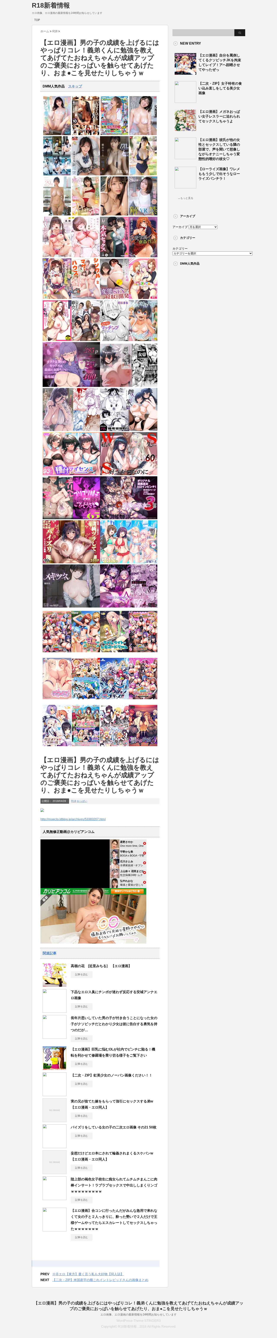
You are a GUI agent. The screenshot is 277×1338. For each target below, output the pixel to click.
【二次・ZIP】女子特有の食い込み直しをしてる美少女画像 (220, 88)
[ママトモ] (57, 700)
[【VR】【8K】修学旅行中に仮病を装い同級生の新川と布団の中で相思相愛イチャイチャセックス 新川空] (85, 174)
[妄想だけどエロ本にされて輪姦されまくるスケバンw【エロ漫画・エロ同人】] (54, 1172)
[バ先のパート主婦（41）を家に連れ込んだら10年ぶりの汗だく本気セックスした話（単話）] (114, 256)
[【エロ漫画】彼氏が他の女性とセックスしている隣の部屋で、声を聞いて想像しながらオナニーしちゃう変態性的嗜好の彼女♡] (185, 157)
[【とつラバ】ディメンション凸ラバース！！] (114, 700)
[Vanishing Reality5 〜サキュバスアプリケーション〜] (128, 606)
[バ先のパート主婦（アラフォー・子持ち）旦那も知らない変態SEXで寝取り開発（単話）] (114, 298)
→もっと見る (185, 198)
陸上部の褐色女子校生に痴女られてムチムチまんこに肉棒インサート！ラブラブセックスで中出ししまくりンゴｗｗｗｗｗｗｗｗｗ (114, 1185)
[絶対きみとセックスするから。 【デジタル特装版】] (57, 298)
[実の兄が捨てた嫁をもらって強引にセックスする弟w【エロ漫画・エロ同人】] (54, 1120)
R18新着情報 (51, 5)
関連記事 (49, 953)
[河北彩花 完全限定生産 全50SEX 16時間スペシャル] (114, 214)
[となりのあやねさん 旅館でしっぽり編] (71, 430)
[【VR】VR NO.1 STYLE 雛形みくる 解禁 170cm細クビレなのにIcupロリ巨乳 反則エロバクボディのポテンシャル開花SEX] (114, 174)
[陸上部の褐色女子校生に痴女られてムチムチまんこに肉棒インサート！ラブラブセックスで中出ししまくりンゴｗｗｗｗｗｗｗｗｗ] (54, 1198)
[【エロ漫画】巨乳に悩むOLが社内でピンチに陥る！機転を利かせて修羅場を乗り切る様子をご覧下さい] (54, 1068)
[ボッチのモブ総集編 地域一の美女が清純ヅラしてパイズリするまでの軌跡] (71, 562)
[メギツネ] (71, 606)
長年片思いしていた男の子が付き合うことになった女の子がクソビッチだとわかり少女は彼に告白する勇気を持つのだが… (114, 1024)
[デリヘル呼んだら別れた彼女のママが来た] (71, 518)
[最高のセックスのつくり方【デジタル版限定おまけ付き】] (85, 256)
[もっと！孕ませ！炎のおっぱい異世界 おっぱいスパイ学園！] (57, 653)
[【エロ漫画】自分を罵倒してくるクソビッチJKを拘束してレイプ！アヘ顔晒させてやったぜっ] (185, 73)
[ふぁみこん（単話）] (143, 298)
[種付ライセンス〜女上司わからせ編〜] (71, 474)
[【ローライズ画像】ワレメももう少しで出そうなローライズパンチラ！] (185, 186)
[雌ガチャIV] (128, 386)
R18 (73, 801)
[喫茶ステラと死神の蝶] (57, 747)
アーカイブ (180, 227)
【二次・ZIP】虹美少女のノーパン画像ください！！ (111, 1075)
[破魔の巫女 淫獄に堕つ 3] (128, 518)
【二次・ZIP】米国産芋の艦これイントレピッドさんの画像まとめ (100, 1280)
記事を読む (81, 974)
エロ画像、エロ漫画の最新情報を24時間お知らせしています (138, 1314)
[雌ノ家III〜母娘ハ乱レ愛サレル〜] (128, 430)
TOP (37, 20)
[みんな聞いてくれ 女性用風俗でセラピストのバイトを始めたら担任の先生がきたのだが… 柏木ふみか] (57, 214)
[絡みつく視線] (85, 340)
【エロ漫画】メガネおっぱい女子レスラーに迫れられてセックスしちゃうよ (219, 116)
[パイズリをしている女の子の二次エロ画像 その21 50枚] (54, 1146)
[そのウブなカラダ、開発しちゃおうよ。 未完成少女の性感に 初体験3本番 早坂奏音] (143, 174)
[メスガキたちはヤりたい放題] (143, 340)
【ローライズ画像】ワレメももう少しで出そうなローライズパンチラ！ (219, 173)
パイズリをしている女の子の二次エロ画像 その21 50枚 (113, 1127)
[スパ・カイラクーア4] (128, 562)
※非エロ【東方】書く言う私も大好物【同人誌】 (88, 1274)
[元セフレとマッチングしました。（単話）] (114, 340)
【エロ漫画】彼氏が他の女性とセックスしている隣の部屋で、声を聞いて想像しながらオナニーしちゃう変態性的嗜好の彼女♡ (219, 149)
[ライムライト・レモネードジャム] (114, 653)
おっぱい (82, 801)
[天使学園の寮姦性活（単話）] (143, 256)
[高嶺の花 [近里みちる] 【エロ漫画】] (54, 985)
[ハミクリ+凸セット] (114, 747)
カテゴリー (180, 248)
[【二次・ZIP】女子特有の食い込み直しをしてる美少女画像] (185, 101)
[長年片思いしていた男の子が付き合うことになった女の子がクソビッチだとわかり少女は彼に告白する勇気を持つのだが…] (54, 1037)
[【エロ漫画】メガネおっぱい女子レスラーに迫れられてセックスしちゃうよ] (185, 129)
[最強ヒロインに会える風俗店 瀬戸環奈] (143, 134)
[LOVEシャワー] (57, 256)
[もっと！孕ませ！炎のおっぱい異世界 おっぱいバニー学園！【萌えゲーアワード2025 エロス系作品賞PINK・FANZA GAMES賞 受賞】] (143, 653)
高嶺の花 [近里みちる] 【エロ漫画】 (101, 966)
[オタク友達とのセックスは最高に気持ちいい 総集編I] (71, 386)
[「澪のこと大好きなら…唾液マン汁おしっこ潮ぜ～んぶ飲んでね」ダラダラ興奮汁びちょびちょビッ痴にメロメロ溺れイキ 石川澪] (57, 134)
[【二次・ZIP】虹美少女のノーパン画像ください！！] (54, 1094)
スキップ (75, 86)
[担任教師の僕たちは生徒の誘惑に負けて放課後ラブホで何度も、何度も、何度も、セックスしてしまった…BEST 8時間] (57, 174)
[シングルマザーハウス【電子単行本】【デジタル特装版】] (85, 298)
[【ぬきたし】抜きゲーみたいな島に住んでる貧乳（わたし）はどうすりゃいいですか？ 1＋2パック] (85, 700)
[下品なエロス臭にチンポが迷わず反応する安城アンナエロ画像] (54, 1011)
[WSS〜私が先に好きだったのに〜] (128, 474)
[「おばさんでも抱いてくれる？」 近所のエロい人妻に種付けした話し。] (85, 134)
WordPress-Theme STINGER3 (138, 1320)
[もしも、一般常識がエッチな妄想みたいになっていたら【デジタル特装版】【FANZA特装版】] (57, 340)
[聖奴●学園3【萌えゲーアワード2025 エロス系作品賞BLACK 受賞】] (143, 747)
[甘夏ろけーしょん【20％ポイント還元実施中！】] (85, 653)
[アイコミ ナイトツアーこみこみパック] (85, 747)
